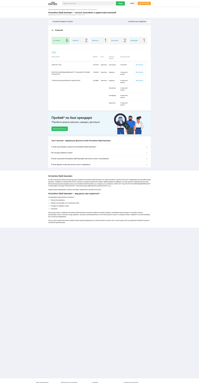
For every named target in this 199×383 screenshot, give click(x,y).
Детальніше (139, 65)
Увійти (132, 3)
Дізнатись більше (59, 129)
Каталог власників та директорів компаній (61, 9)
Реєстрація (144, 3)
